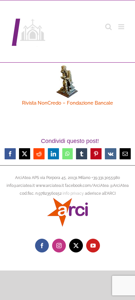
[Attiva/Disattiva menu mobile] (121, 26)
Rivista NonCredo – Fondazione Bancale (67, 103)
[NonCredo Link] (67, 67)
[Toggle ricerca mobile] (108, 26)
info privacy (73, 193)
